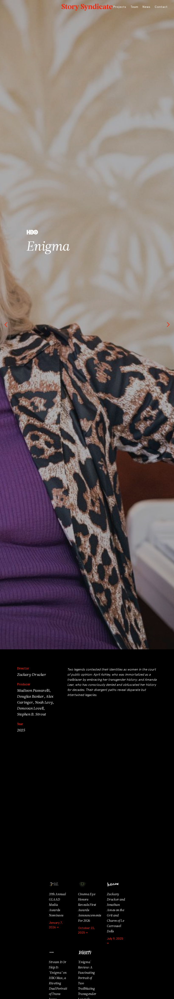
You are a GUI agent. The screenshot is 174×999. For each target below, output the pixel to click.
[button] (8, 324)
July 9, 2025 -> (115, 941)
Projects (119, 7)
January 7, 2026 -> (56, 925)
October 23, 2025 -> (86, 930)
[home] (87, 6)
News (146, 7)
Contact (161, 7)
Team (134, 7)
